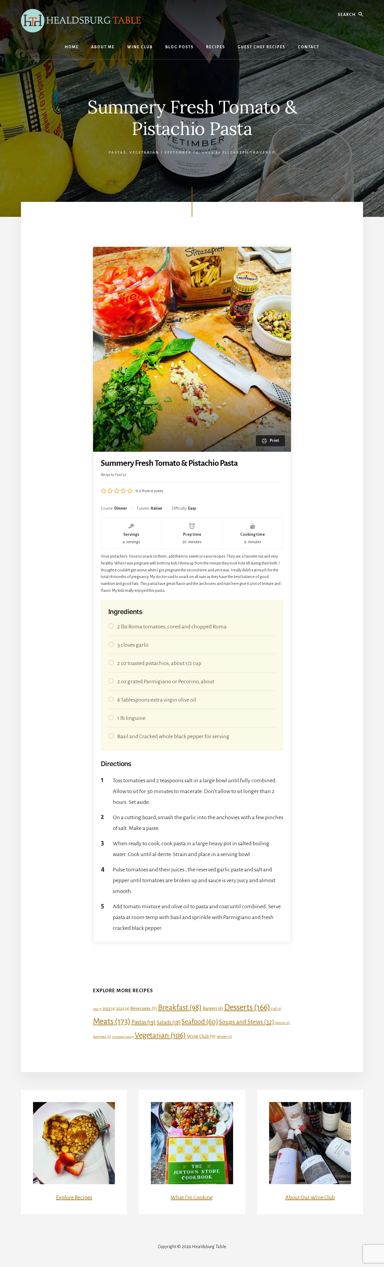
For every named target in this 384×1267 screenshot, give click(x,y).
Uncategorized (123, 1036)
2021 (97, 1009)
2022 (109, 1008)
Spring (282, 1023)
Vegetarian (144, 152)
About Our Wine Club (310, 1197)
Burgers (213, 1008)
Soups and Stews (246, 1022)
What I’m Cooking (192, 1197)
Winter (224, 1036)
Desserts (247, 1007)
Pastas (117, 152)
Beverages (143, 1008)
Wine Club (201, 1036)
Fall (276, 1009)
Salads (169, 1022)
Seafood (200, 1022)
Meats (111, 1021)
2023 (122, 1008)
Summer (102, 1036)
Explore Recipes (74, 1197)
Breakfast (180, 1007)
